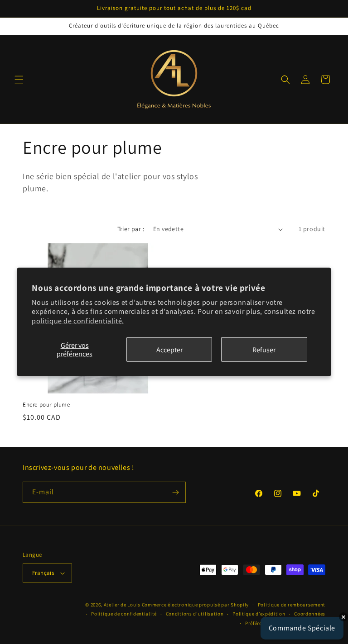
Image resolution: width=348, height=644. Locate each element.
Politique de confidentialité (124, 614)
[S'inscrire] (175, 492)
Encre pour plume (46, 404)
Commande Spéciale (302, 628)
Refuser (264, 349)
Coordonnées (309, 614)
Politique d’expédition (258, 614)
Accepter (169, 349)
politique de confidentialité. (78, 321)
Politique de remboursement (291, 604)
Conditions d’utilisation (195, 614)
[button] (19, 80)
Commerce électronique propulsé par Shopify (195, 604)
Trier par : (130, 229)
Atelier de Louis (122, 604)
